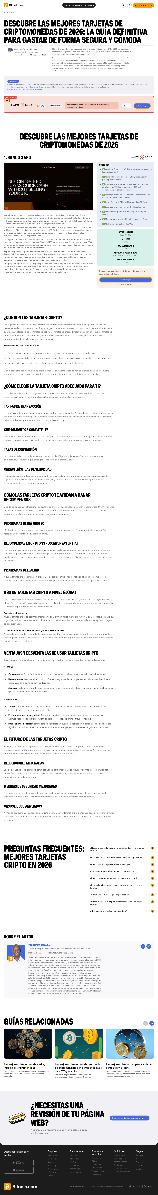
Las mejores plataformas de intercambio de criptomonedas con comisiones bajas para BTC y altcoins (78, 1068)
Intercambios (119, 1155)
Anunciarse (53, 1162)
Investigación (75, 1172)
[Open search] (129, 5)
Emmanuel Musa (31, 52)
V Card (25, 750)
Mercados (74, 1158)
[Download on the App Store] (19, 1170)
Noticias (73, 1155)
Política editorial (13, 89)
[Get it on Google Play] (19, 1162)
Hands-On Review (125, 284)
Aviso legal (52, 1165)
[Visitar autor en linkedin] (143, 946)
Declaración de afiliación (32, 89)
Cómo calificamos (122, 1171)
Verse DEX (96, 1174)
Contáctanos (53, 1158)
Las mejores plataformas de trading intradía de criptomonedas (25, 1066)
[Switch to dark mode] (124, 5)
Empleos (52, 1175)
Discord (139, 1162)
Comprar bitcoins (99, 1171)
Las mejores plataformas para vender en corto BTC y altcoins (129, 1066)
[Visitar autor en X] (148, 946)
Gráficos (73, 1162)
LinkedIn (139, 1165)
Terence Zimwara (30, 49)
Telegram (140, 1155)
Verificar (139, 1169)
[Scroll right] (151, 1023)
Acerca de (52, 1155)
